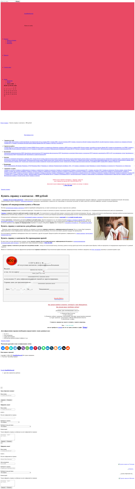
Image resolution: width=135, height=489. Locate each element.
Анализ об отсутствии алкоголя (41, 158)
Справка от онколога (45, 172)
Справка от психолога (50, 170)
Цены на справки (11, 40)
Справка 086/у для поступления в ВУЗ (60, 141)
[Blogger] (56, 348)
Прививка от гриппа (95, 165)
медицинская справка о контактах (15, 207)
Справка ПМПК (31, 147)
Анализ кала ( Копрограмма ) (19, 160)
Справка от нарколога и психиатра (40, 149)
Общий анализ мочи (49, 160)
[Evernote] (43, 348)
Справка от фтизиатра (109, 172)
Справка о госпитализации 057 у (79, 170)
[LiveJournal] (52, 348)
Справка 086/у (8, 141)
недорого (16, 242)
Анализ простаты (85, 161)
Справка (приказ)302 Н (20, 147)
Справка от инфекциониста (23, 170)
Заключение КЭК (21, 154)
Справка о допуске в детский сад (54, 143)
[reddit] (68, 348)
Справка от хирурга (31, 171)
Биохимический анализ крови (35, 160)
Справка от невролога (121, 172)
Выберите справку (6, 420)
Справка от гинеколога (97, 172)
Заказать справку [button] (5, 189)
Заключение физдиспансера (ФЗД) (52, 153)
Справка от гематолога (88, 171)
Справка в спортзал (34, 175)
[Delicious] (60, 348)
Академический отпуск (36, 141)
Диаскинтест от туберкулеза (123, 165)
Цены (85, 327)
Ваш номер (4, 394)
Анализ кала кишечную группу (55, 161)
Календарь (9, 80)
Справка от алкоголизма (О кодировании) (92, 174)
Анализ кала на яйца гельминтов (37, 161)
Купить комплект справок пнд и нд (21, 149)
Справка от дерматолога (37, 170)
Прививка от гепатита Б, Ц (108, 165)
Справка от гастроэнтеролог (114, 171)
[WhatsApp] (27, 348)
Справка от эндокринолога (63, 170)
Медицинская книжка (107, 149)
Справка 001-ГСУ (9, 147)
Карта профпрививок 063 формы (13, 165)
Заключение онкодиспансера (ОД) (34, 153)
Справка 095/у (46, 141)
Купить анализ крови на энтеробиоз (87, 158)
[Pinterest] (35, 348)
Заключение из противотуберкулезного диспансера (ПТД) (77, 153)
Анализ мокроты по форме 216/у (13, 161)
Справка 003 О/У (70, 149)
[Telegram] (15, 348)
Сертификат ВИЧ (95, 161)
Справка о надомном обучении (20, 143)
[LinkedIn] (47, 348)
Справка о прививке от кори (81, 165)
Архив (5, 79)
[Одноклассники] (7, 348)
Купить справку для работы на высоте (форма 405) (94, 147)
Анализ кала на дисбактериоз (105, 158)
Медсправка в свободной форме (20, 141)
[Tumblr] (39, 348)
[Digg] (64, 348)
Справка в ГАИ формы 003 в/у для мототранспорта (67, 174)
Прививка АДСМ (26, 165)
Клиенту (6, 39)
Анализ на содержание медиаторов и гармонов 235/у (18, 158)
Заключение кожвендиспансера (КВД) (14, 153)
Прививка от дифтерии (47, 165)
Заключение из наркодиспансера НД (36, 154)
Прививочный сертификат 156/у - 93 (64, 165)
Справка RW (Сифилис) (106, 161)
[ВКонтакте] (3, 348)
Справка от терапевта (34, 172)
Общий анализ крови (83, 160)
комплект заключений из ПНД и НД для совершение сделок (109, 153)
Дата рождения (5, 462)
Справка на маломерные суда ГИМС (118, 147)
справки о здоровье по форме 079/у (76, 220)
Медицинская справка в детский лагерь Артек (16, 175)
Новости (6, 55)
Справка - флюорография (30, 174)
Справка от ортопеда (56, 171)
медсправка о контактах (7, 221)
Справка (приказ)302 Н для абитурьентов (98, 141)
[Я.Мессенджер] (11, 348)
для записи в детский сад (71, 222)
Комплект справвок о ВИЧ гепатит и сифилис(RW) (67, 147)
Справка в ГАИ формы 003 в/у (45, 174)
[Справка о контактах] (113, 228)
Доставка (9, 41)
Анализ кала (25, 161)
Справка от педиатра (22, 172)
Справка (3, 213)
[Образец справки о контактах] (36, 302)
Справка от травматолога (44, 171)
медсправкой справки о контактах (34, 217)
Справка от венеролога (108, 170)
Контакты (9, 43)
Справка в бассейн (18, 174)
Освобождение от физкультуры (112, 174)
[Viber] (23, 348)
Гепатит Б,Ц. (116, 161)
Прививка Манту (36, 165)
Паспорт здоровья (80, 149)
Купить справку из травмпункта (44, 147)
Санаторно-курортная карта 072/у (122, 149)
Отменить (9, 400)
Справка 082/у (89, 149)
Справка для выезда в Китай (79, 141)
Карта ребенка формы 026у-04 (37, 143)
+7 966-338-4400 (67, 185)
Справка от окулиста (10, 170)
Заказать (3, 400)
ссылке (60, 327)
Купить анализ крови (71, 158)
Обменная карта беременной (58, 149)
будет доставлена (96, 249)
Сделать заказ (7, 67)
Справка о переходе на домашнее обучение (120, 141)
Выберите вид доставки (7, 425)
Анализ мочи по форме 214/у (125, 160)
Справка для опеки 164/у (95, 170)
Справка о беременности (58, 172)
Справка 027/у (8, 143)
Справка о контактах (126, 174)
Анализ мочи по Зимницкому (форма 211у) (66, 160)
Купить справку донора (121, 170)
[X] (19, 348)
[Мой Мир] (31, 348)
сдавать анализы (80, 233)
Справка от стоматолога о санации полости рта (77, 172)
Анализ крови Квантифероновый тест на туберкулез (104, 160)
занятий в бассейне (86, 222)
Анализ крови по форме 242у (58, 158)
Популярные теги (28, 135)
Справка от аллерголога (100, 171)
